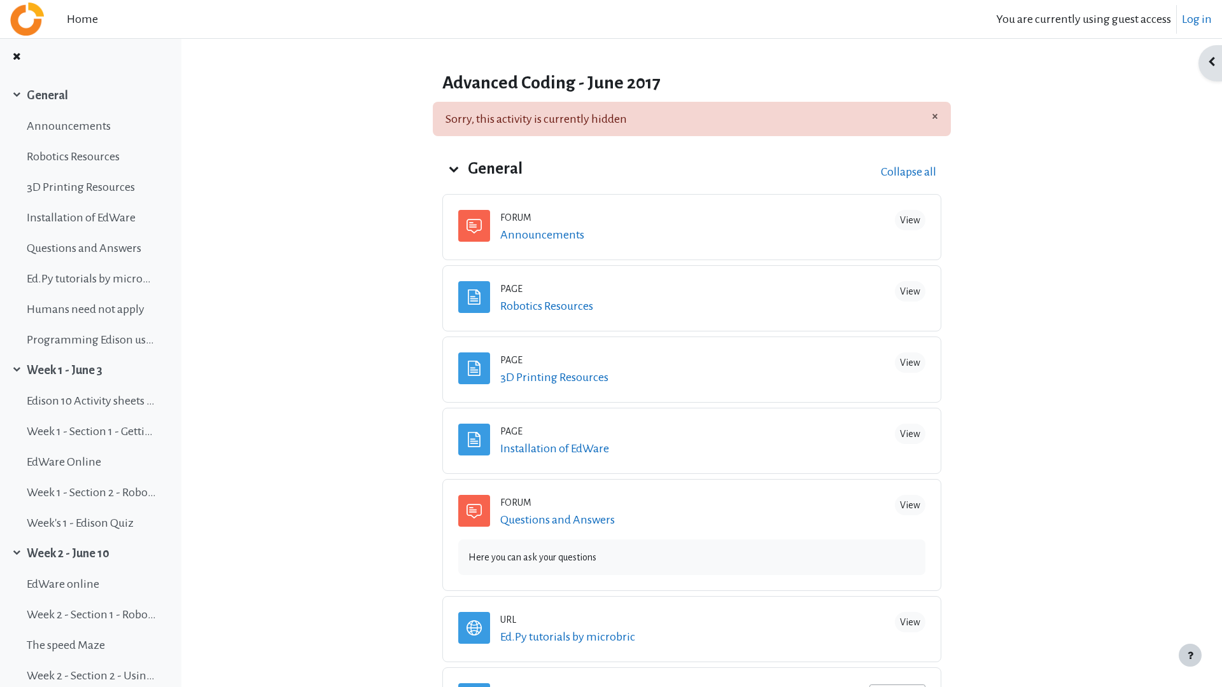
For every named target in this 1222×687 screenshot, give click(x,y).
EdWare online (63, 584)
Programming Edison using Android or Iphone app (91, 339)
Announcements (69, 126)
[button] (453, 168)
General (47, 95)
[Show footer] (1190, 655)
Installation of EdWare (81, 217)
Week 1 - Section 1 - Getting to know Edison (91, 431)
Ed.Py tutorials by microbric (91, 278)
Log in (1197, 19)
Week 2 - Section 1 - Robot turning (91, 614)
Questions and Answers (84, 248)
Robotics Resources (73, 156)
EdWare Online (64, 461)
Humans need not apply (85, 309)
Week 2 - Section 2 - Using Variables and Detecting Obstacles (91, 675)
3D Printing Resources (81, 187)
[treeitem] (90, 217)
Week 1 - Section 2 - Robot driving (91, 492)
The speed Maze (66, 645)
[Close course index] (16, 57)
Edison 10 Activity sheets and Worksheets (91, 400)
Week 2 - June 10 (68, 553)
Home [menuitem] (82, 19)
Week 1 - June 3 (64, 370)
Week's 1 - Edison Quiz (80, 523)
